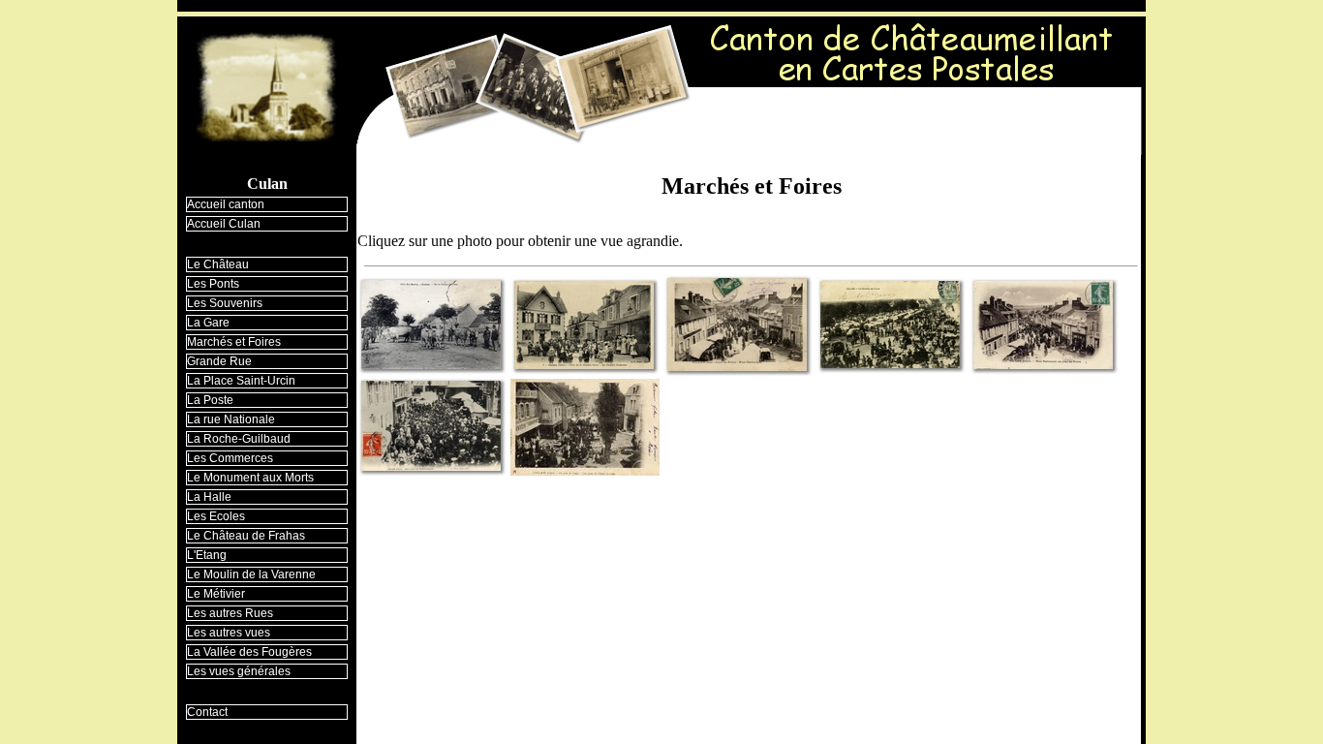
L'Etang (207, 555)
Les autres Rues (230, 613)
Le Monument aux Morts (250, 477)
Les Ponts (213, 284)
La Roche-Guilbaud (239, 439)
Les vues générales (239, 671)
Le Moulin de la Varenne (251, 574)
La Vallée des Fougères (249, 652)
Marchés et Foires (234, 342)
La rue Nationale (231, 419)
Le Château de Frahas (246, 535)
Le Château (218, 264)
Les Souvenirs (224, 303)
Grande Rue (219, 361)
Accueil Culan (224, 224)
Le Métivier (216, 594)
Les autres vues (228, 632)
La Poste (210, 400)
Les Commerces (230, 458)
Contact (207, 712)
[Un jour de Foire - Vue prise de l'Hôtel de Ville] (585, 422)
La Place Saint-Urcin (241, 381)
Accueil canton (225, 204)
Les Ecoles (216, 516)
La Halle (209, 497)
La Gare (208, 322)
